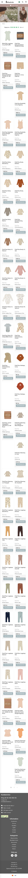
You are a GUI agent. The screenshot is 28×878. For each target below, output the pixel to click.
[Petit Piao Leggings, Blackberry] (7, 502)
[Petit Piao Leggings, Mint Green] (20, 617)
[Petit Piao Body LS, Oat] (20, 241)
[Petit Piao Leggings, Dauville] (20, 559)
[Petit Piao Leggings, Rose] (20, 674)
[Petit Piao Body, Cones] (7, 183)
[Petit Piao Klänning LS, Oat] (20, 445)
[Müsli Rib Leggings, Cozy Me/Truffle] (7, 35)
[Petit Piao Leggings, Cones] (7, 559)
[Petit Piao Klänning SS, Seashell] (20, 473)
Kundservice (14, 821)
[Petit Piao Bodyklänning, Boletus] (20, 211)
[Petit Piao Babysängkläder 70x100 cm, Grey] (20, 35)
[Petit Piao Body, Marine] (7, 211)
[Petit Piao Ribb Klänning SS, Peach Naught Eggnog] (7, 733)
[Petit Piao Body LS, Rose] (20, 270)
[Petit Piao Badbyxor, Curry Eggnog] (20, 65)
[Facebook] (12, 855)
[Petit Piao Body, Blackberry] (7, 154)
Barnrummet (14, 842)
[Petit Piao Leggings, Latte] (20, 588)
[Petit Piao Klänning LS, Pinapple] (7, 473)
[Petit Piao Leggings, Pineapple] (7, 674)
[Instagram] (16, 855)
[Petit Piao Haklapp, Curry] (20, 357)
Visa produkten (8, 54)
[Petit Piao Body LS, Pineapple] (7, 270)
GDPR (14, 827)
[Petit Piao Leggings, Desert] (7, 588)
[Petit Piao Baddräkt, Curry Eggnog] (20, 95)
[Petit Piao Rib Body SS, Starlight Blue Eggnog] (20, 761)
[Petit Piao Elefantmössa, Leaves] (7, 357)
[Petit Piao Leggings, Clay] (7, 531)
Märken (14, 848)
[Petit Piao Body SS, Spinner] (20, 299)
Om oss (14, 823)
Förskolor (14, 846)
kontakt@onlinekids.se (6, 801)
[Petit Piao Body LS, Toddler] (7, 299)
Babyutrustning (14, 838)
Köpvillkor (14, 825)
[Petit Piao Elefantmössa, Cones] (20, 327)
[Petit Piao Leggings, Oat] (20, 645)
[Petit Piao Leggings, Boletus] (20, 502)
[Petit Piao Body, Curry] (20, 183)
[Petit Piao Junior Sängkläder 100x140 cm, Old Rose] (7, 415)
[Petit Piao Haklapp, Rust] (20, 386)
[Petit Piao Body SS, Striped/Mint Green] (7, 327)
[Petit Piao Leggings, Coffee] (20, 531)
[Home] (10, 2)
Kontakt (14, 832)
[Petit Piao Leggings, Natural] (7, 645)
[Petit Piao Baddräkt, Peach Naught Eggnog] (7, 124)
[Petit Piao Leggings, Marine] (7, 617)
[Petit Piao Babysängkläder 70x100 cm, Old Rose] (7, 65)
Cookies (14, 829)
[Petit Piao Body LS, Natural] (7, 241)
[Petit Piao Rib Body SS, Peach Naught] (20, 733)
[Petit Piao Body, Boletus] (20, 154)
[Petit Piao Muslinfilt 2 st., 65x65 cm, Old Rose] (7, 703)
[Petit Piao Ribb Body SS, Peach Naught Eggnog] (20, 703)
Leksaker (14, 844)
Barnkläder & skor (14, 840)
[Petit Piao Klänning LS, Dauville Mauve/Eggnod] (20, 415)
